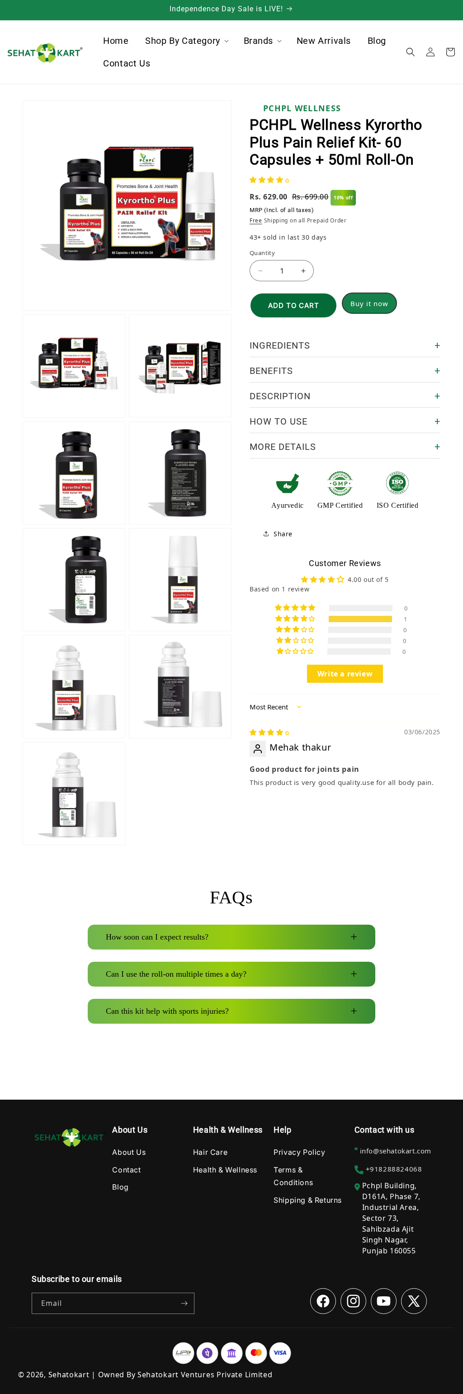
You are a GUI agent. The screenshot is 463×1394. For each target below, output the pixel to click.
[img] (270, 733)
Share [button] (283, 533)
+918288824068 (394, 1168)
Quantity (262, 253)
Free (256, 220)
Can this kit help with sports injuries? (231, 1011)
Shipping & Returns (308, 1200)
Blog (120, 1186)
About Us (129, 1152)
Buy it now (369, 303)
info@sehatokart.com (395, 1150)
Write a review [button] (345, 674)
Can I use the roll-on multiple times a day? (231, 974)
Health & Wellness (225, 1169)
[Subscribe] (184, 1303)
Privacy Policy (299, 1152)
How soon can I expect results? (231, 937)
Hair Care (210, 1152)
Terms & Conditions (293, 1176)
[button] (186, 40)
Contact (126, 1169)
